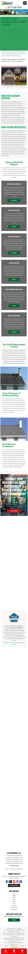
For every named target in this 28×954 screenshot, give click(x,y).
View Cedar (14, 253)
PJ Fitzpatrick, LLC (13, 928)
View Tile (14, 306)
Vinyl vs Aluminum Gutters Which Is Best (13, 916)
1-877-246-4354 (14, 7)
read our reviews (14, 885)
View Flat (14, 279)
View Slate (14, 227)
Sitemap (19, 928)
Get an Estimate (14, 511)
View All (14, 920)
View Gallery (10, 830)
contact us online (10, 503)
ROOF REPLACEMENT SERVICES (10, 97)
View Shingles (14, 200)
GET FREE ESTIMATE (14, 841)
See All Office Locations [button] (14, 865)
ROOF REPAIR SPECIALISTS (13, 127)
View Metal (14, 332)
